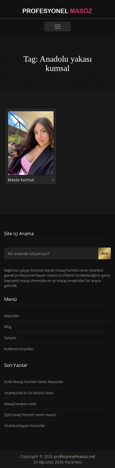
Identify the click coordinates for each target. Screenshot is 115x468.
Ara (104, 253)
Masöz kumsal (21, 179)
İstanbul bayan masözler (24, 425)
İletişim (10, 337)
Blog (7, 326)
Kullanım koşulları (18, 348)
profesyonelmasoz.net (74, 456)
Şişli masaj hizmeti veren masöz (30, 414)
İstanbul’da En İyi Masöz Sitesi (29, 392)
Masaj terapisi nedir (20, 403)
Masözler (11, 315)
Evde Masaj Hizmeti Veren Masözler (33, 381)
